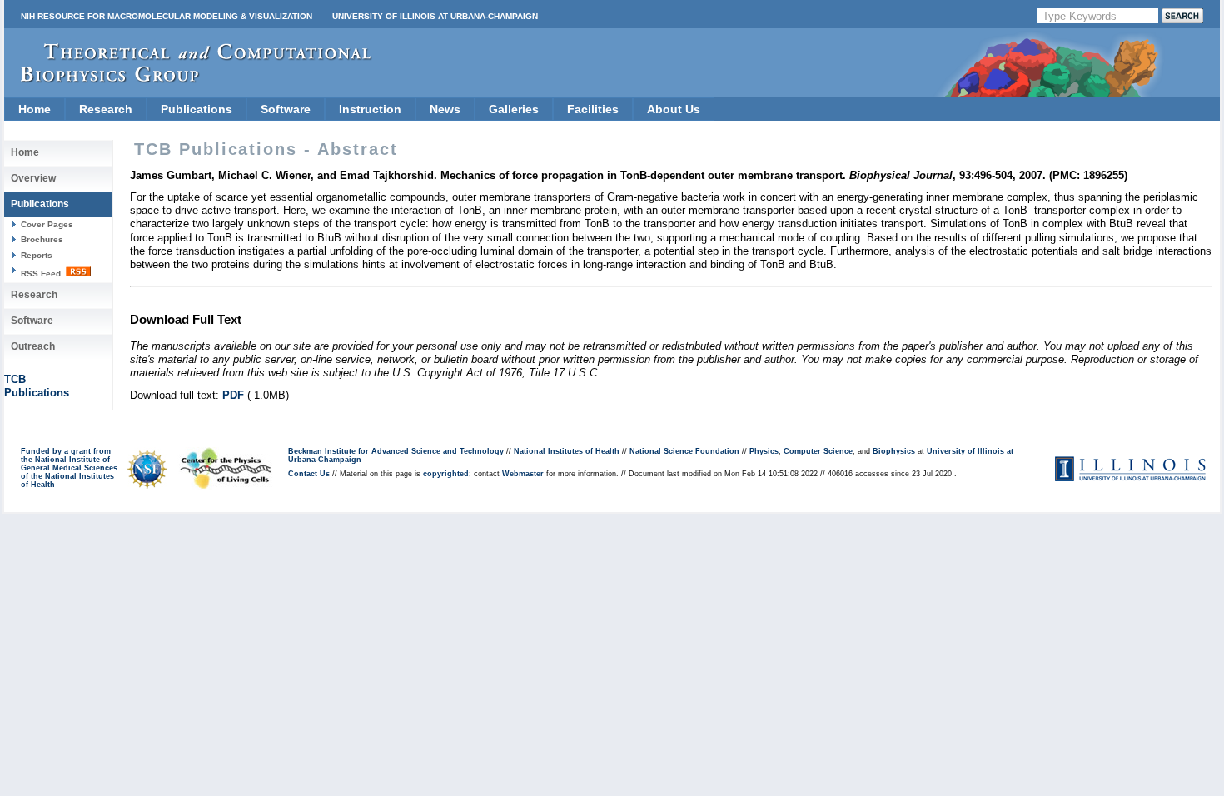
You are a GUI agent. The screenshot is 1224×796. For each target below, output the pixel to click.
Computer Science (818, 451)
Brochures (42, 239)
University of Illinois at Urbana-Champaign (435, 16)
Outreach (33, 346)
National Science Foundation (684, 451)
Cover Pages (47, 224)
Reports (36, 255)
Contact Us (309, 474)
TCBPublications (36, 386)
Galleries (514, 109)
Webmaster (523, 474)
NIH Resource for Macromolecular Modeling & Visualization (166, 16)
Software (286, 109)
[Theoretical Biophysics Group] (188, 79)
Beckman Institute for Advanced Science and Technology (396, 451)
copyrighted (446, 474)
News (445, 109)
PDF (233, 395)
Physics (764, 451)
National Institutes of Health (566, 451)
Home (34, 109)
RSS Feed (42, 273)
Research (105, 109)
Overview (33, 178)
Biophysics (894, 451)
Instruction (370, 109)
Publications (196, 109)
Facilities (593, 109)
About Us (673, 109)
